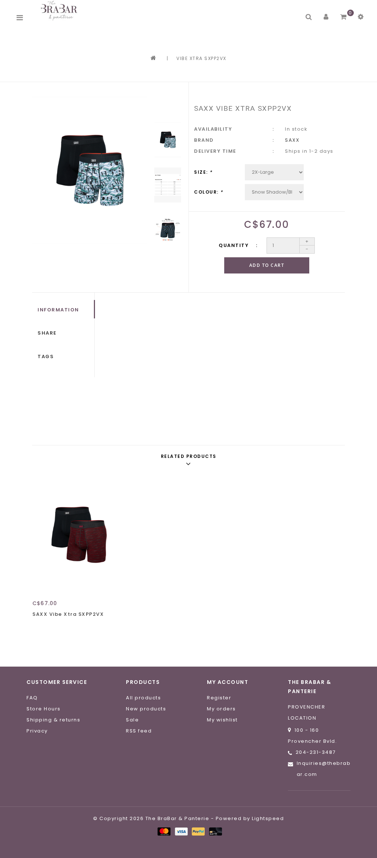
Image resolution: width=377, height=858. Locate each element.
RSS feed (139, 730)
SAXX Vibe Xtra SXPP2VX (68, 614)
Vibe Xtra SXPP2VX (201, 58)
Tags (46, 356)
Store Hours (44, 708)
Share (47, 332)
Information (58, 309)
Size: (203, 172)
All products (143, 697)
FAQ (32, 697)
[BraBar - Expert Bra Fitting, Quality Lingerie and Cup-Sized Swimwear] (60, 10)
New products (146, 708)
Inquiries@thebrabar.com (324, 769)
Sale (132, 719)
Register (219, 697)
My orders (221, 708)
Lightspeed (268, 818)
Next (167, 265)
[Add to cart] (39, 627)
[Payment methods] (163, 831)
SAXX (292, 140)
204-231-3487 (316, 752)
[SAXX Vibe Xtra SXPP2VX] (78, 535)
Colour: (208, 192)
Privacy (37, 730)
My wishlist (222, 719)
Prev (167, 107)
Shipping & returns (53, 719)
